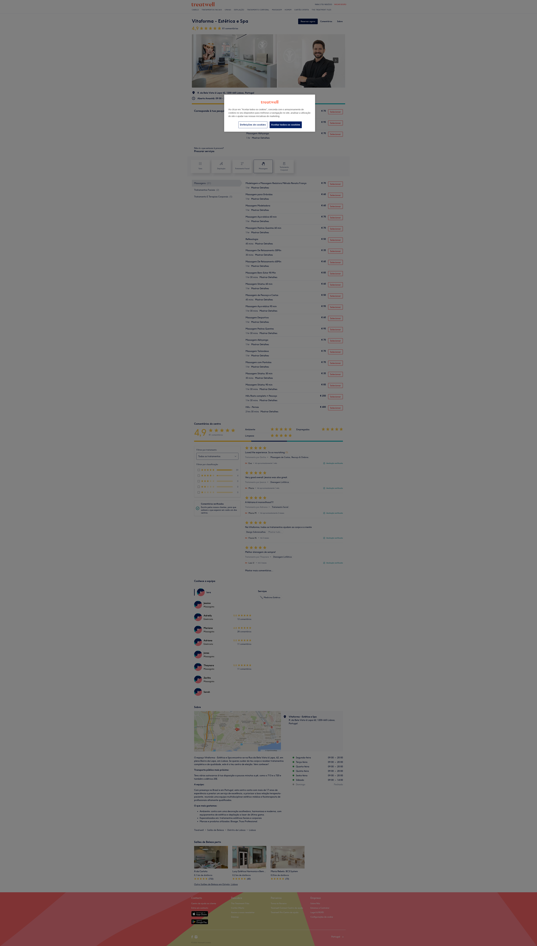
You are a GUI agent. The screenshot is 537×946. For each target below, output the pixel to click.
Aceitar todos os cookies (285, 125)
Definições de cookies (253, 125)
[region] (269, 113)
